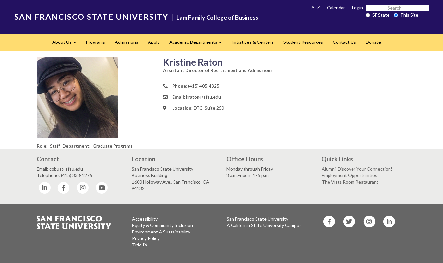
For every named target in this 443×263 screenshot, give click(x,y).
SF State (380, 15)
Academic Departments (197, 44)
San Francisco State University (257, 218)
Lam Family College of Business (217, 17)
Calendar (336, 7)
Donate (373, 42)
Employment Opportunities (349, 175)
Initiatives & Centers (252, 42)
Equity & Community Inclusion (162, 225)
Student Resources (303, 42)
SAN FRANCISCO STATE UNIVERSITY (91, 16)
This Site (409, 15)
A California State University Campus (264, 225)
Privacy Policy (146, 238)
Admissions (126, 42)
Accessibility (145, 218)
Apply (154, 42)
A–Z (315, 7)
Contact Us (344, 42)
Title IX (139, 244)
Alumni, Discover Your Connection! (357, 169)
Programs (95, 42)
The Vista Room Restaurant (350, 182)
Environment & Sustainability (161, 231)
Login (357, 7)
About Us (66, 44)
